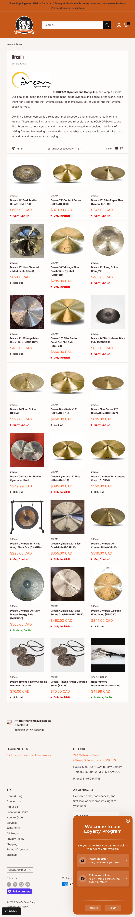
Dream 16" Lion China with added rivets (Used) (25, 269)
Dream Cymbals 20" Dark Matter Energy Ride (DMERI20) (25, 614)
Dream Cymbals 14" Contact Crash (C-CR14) (108, 478)
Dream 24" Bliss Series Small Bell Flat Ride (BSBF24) (64, 342)
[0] (126, 25)
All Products (14, 833)
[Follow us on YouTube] (27, 884)
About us (12, 806)
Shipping (12, 844)
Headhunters (99, 677)
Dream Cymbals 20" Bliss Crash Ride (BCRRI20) (66, 545)
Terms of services (18, 849)
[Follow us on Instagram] (21, 884)
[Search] (107, 25)
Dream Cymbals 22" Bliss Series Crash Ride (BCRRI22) (67, 612)
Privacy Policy (15, 838)
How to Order (15, 817)
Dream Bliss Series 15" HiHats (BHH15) (64, 411)
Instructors (13, 828)
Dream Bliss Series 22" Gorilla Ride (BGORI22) (104, 411)
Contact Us (14, 801)
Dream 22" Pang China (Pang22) (104, 269)
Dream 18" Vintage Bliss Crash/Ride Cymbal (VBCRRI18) (65, 271)
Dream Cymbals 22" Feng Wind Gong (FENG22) (106, 612)
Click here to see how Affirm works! (29, 755)
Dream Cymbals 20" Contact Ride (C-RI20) (104, 545)
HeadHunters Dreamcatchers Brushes (105, 683)
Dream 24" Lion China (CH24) (23, 411)
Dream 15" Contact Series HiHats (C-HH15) (66, 202)
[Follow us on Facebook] (9, 884)
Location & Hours (17, 812)
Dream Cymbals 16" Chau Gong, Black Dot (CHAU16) (26, 545)
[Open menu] (8, 25)
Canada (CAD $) (17, 870)
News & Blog (14, 796)
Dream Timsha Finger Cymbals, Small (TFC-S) (67, 683)
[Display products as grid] (116, 148)
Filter (20, 148)
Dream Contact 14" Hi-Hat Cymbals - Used (25, 478)
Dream (19, 44)
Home (10, 44)
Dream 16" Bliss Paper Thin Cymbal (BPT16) (107, 202)
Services (12, 822)
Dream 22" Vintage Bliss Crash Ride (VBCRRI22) (24, 340)
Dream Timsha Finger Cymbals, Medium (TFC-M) (27, 683)
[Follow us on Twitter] (15, 884)
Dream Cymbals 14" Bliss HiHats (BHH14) (65, 478)
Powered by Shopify (17, 906)
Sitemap (12, 854)
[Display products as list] (121, 148)
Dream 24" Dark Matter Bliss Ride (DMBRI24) (108, 340)
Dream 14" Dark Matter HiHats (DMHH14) (23, 202)
